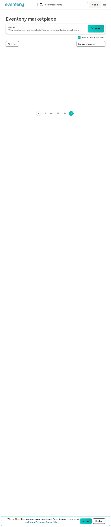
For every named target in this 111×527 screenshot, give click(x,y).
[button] (62, 4)
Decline (99, 521)
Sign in (95, 4)
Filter (13, 44)
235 (57, 113)
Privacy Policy (34, 522)
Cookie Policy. (52, 522)
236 (64, 113)
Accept (85, 521)
